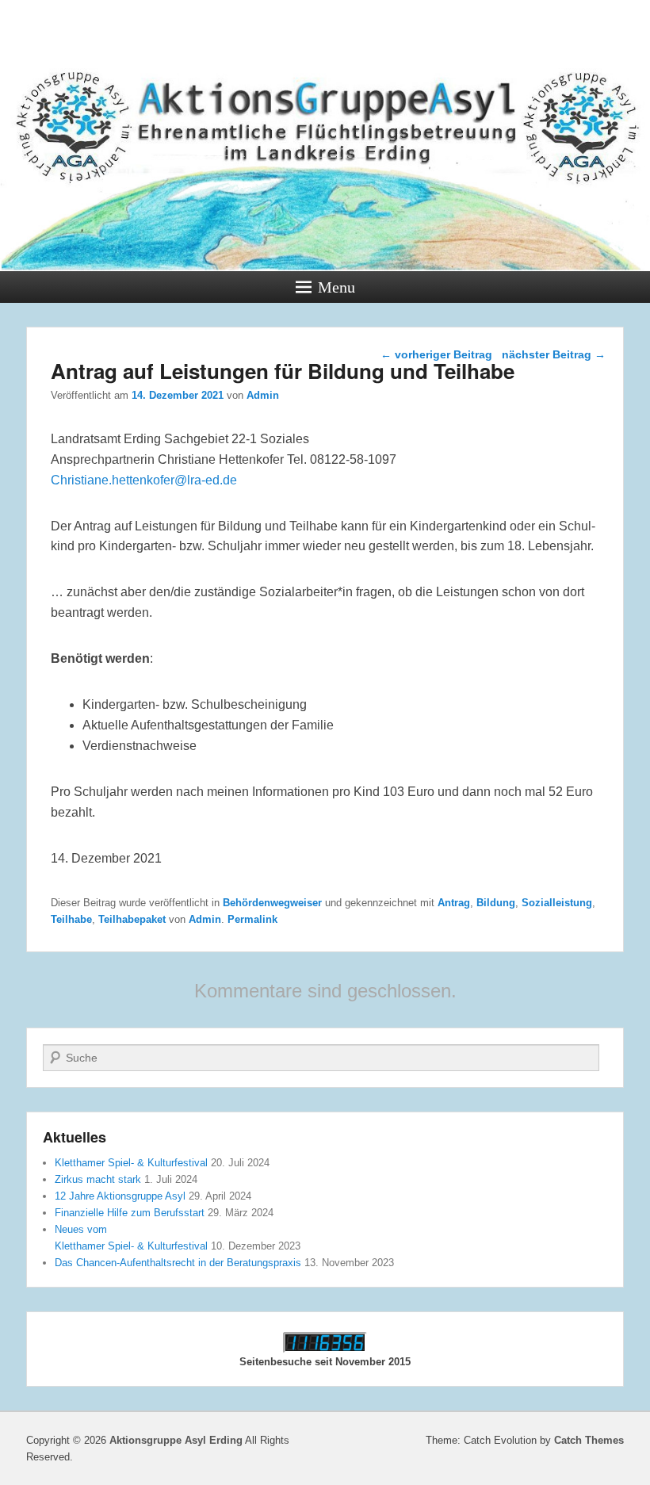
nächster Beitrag (554, 354)
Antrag (454, 903)
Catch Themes (589, 1440)
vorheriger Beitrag (436, 354)
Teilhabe (71, 919)
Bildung (495, 903)
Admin (263, 395)
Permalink (252, 919)
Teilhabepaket (132, 919)
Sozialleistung (557, 903)
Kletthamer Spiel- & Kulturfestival (131, 1163)
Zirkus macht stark (98, 1179)
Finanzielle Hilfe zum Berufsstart (130, 1213)
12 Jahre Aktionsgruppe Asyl (120, 1196)
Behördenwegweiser (272, 903)
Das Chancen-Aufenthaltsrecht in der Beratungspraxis (178, 1263)
